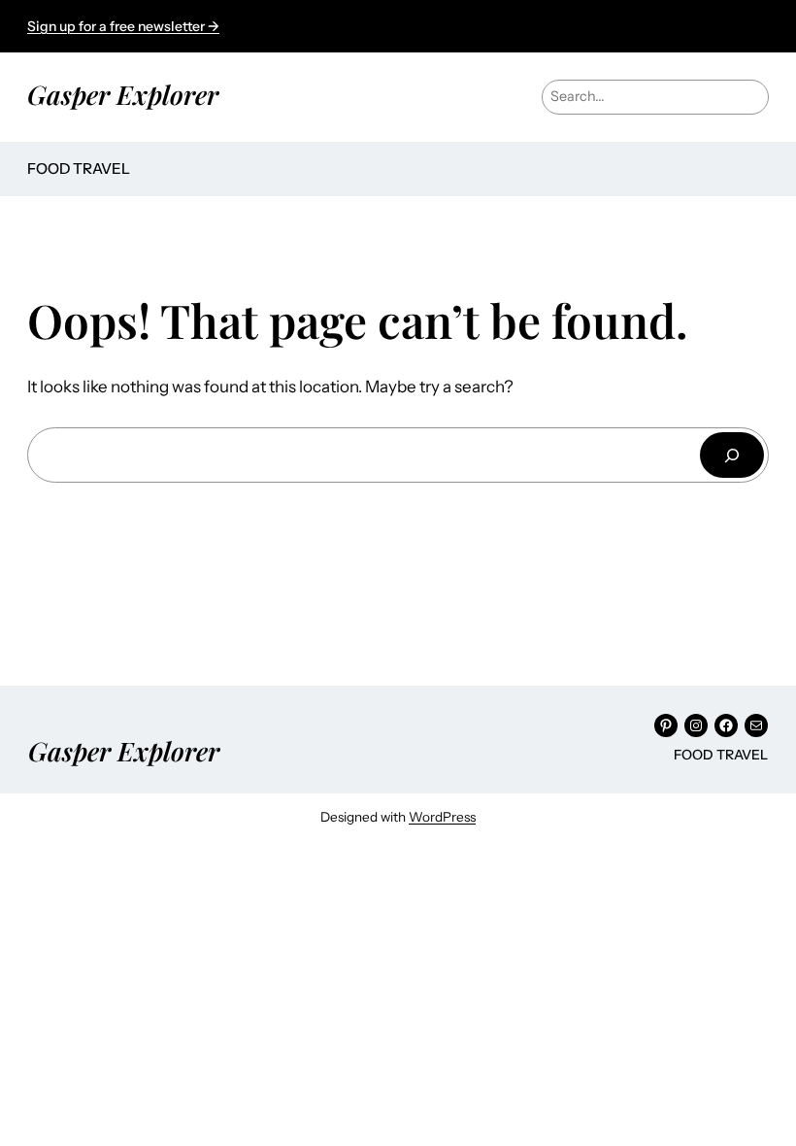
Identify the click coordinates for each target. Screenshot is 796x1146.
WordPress (442, 817)
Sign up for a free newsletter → (123, 26)
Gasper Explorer (122, 94)
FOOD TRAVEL (78, 168)
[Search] (732, 455)
